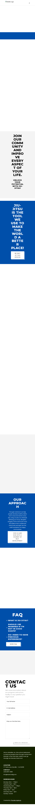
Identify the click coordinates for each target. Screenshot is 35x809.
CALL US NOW (17, 193)
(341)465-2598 (8, 772)
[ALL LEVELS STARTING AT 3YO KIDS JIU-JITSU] (17, 200)
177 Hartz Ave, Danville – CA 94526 (14, 767)
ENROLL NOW (17, 482)
